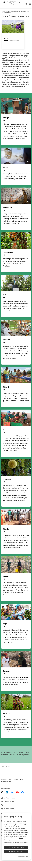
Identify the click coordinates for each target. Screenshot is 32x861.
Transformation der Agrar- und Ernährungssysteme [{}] (15, 56)
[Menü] (30, 4)
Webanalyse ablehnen (16, 851)
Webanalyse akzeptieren (16, 847)
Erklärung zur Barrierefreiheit (14, 805)
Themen (16, 779)
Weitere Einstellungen (22, 856)
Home (10, 779)
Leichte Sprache (9, 801)
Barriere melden (9, 808)
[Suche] (26, 4)
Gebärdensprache (9, 798)
